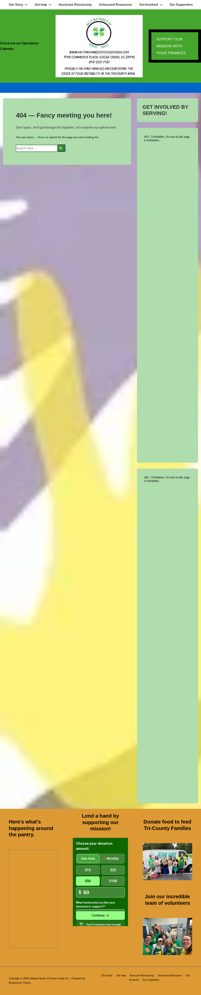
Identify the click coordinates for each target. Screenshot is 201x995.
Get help (41, 4)
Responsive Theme (20, 982)
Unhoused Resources (115, 4)
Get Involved (148, 4)
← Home (40, 137)
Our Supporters (181, 4)
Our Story (16, 4)
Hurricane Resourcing (75, 4)
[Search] (61, 148)
